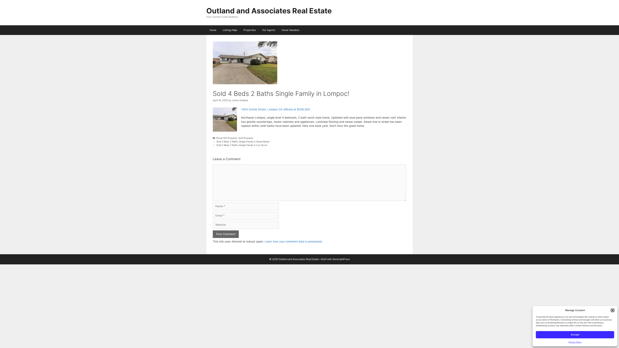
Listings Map (230, 30)
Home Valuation (291, 30)
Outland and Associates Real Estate (269, 10)
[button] (612, 310)
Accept (575, 334)
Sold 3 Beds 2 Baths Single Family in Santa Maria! (243, 141)
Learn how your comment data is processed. (294, 241)
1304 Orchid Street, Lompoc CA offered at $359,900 (275, 109)
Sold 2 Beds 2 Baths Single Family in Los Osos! (241, 145)
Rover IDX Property (226, 138)
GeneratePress (341, 259)
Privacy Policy (575, 342)
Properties (250, 30)
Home (213, 30)
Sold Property (245, 138)
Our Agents (268, 30)
